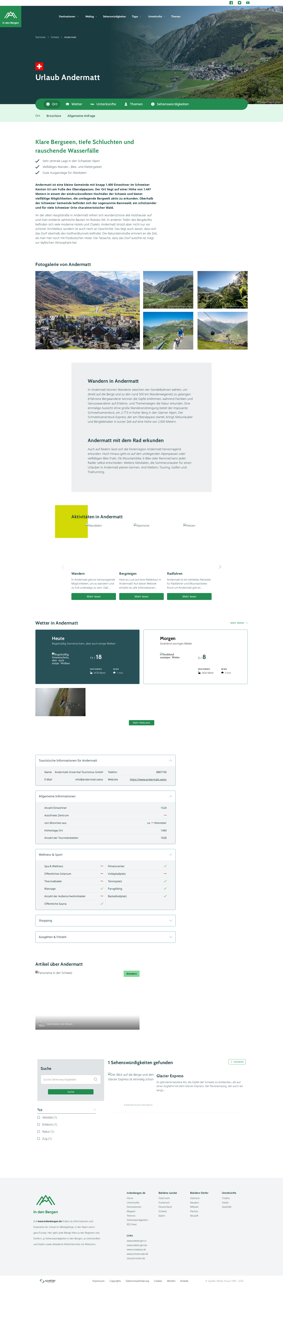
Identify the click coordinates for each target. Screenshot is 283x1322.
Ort (54, 104)
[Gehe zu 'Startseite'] (10, 16)
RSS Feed (131, 1224)
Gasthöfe (226, 1206)
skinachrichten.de (136, 1258)
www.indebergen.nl (136, 1240)
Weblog (89, 16)
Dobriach (195, 1198)
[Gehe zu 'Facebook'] (231, 3)
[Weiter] (220, 567)
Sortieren (239, 1061)
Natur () (48, 1131)
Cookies (158, 1280)
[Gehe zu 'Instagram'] (239, 3)
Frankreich (164, 1202)
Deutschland (165, 1206)
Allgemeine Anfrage (81, 116)
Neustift (194, 1215)
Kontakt (184, 1280)
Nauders (194, 1202)
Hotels (225, 1202)
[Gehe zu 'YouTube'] (248, 3)
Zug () (47, 1138)
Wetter (77, 104)
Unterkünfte (155, 16)
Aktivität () (49, 1117)
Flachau (194, 1211)
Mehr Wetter (237, 622)
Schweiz (55, 37)
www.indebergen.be (137, 1245)
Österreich (164, 1198)
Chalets (226, 1198)
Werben (171, 1280)
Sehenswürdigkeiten (114, 16)
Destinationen (67, 16)
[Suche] (247, 16)
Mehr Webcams (141, 722)
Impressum (99, 1280)
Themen (175, 16)
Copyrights (115, 1280)
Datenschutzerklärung (137, 1280)
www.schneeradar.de (137, 1253)
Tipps (135, 16)
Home (130, 1198)
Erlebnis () (49, 1124)
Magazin (131, 1211)
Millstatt (194, 1206)
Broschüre (54, 116)
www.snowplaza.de (136, 1249)
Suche (70, 1091)
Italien (162, 1215)
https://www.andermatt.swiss (148, 779)
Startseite (40, 37)
